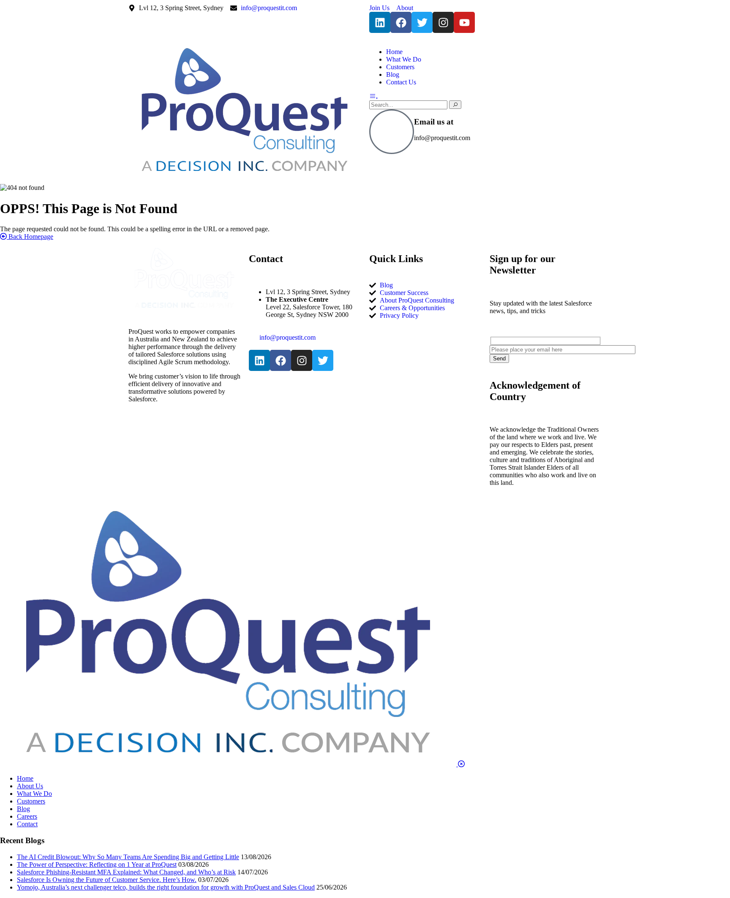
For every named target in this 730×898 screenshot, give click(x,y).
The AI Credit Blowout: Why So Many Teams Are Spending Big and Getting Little (128, 856)
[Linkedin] (379, 22)
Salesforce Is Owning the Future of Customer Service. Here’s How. (106, 879)
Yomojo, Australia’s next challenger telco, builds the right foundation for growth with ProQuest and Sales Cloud (166, 887)
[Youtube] (464, 22)
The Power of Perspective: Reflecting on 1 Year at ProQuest (97, 864)
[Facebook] (400, 22)
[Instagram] (443, 22)
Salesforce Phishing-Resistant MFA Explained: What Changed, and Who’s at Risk (126, 872)
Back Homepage (30, 236)
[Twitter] (422, 22)
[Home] (244, 175)
